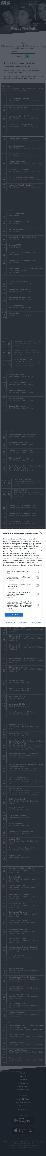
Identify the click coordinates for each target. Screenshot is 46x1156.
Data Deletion (10, 623)
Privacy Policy (36, 623)
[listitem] (23, 572)
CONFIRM (14, 614)
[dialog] (23, 578)
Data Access (23, 623)
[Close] (42, 533)
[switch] (37, 577)
